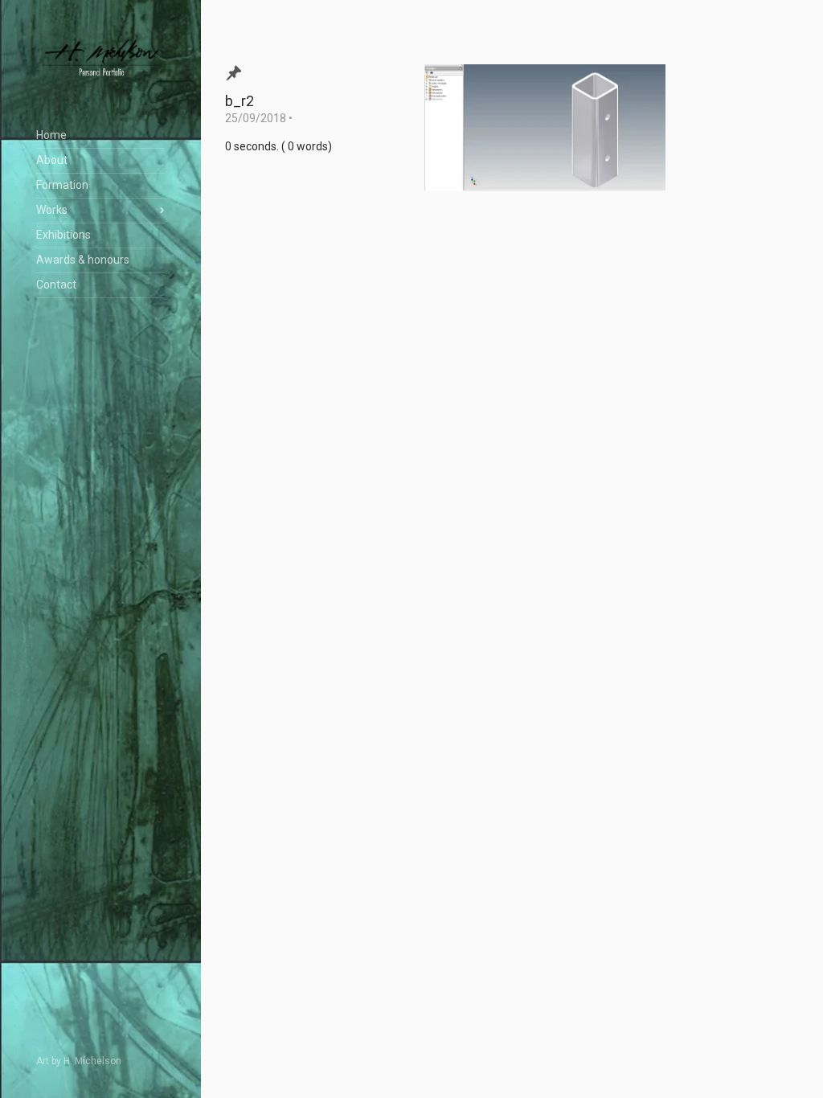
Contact (56, 284)
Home (51, 135)
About (52, 160)
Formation (62, 184)
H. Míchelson (92, 1061)
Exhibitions (63, 234)
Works (52, 209)
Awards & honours (82, 259)
